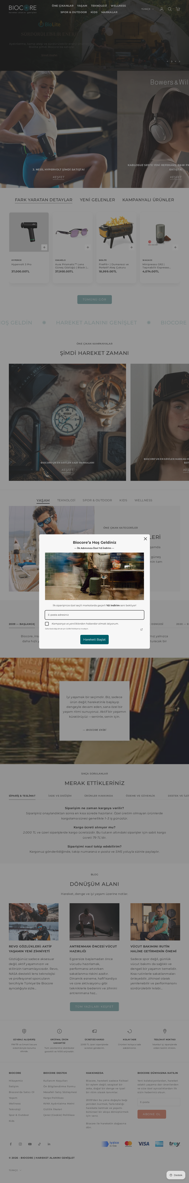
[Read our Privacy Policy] (141, 629)
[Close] (145, 538)
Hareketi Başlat (94, 639)
